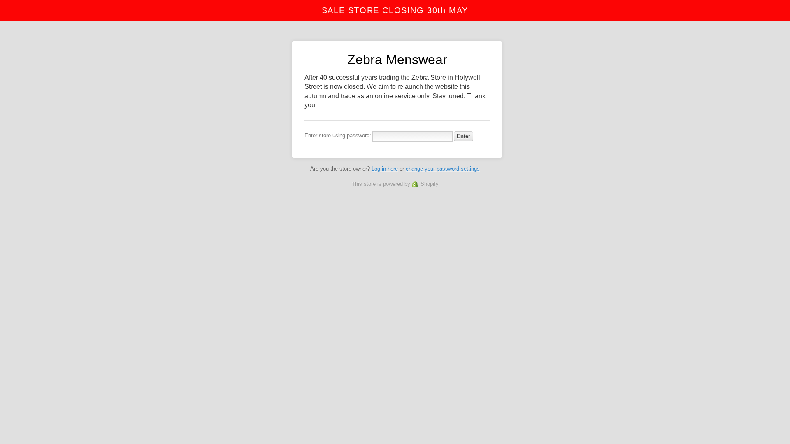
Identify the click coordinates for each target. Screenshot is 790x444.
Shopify (430, 184)
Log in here (385, 169)
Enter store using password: (337, 135)
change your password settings (443, 169)
